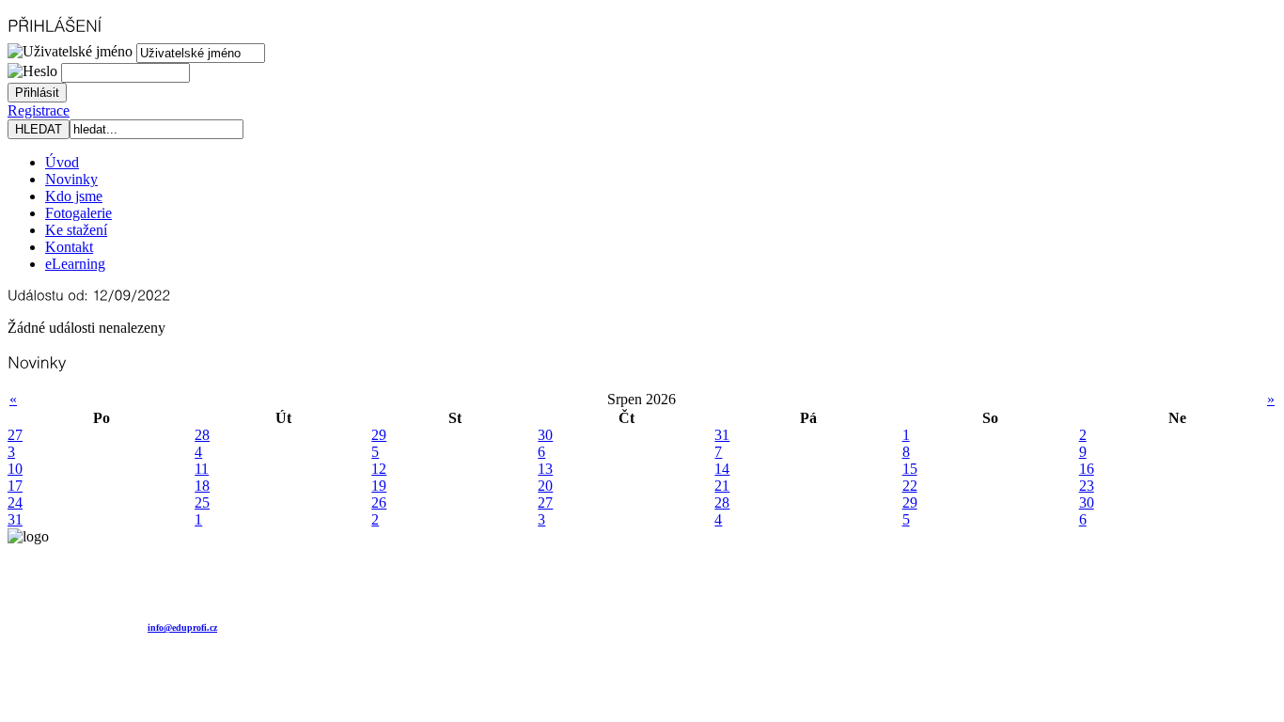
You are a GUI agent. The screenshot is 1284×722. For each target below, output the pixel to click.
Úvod (62, 162)
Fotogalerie (78, 213)
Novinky (71, 179)
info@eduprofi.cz (182, 627)
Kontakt (69, 247)
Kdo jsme (73, 196)
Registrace (39, 110)
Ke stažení (76, 230)
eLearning (75, 264)
